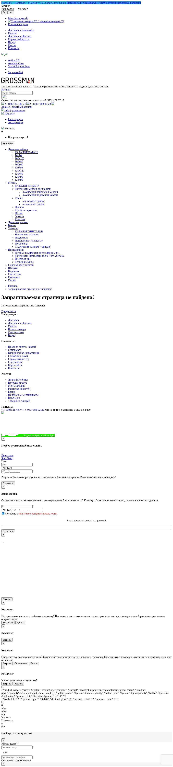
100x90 (19, 164)
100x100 (19, 158)
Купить (20, 622)
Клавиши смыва (24, 261)
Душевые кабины (18, 149)
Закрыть (7, 599)
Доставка (13, 320)
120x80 (19, 173)
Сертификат (15, 362)
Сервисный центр (18, 39)
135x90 (19, 179)
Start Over (6, 458)
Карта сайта (15, 365)
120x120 (19, 170)
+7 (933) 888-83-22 (40, 103)
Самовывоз (14, 349)
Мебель (12, 182)
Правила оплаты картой (22, 346)
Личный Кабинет (18, 379)
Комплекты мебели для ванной (33, 188)
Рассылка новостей (19, 388)
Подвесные (21, 237)
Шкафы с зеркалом (26, 210)
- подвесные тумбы (33, 204)
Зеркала (19, 216)
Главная (12, 285)
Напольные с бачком (27, 234)
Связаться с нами (18, 355)
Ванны (12, 225)
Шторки (13, 268)
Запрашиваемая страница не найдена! (30, 289)
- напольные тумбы (33, 201)
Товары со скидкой (19, 400)
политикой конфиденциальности (38, 513)
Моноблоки (21, 243)
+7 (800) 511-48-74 (15, 103)
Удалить (19, 683)
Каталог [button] (6, 89)
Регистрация (15, 119)
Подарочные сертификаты (23, 394)
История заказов (17, 382)
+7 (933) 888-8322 (71, 435)
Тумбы (19, 198)
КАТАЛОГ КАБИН (26, 152)
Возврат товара (17, 329)
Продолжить (8, 311)
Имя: (4, 461)
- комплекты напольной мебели (40, 191)
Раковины (14, 277)
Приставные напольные (29, 240)
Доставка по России (19, 36)
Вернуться (7, 455)
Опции (12, 280)
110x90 (19, 167)
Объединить (21, 663)
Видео (11, 42)
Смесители (14, 274)
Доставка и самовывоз (21, 30)
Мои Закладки (16, 385)
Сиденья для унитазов (21, 265)
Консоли (20, 219)
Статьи (12, 45)
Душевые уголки (18, 222)
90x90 (18, 155)
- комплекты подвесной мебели (40, 194)
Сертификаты (16, 332)
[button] (4, 54)
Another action (16, 63)
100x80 (19, 161)
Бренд (11, 391)
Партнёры (14, 397)
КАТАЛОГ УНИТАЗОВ (29, 231)
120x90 (19, 176)
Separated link (15, 72)
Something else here (19, 66)
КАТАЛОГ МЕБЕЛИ (27, 185)
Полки (18, 213)
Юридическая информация (23, 352)
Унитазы (13, 228)
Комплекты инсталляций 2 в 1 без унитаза (39, 255)
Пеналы (19, 207)
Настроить (8, 622)
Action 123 (14, 60)
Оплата (12, 33)
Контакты (13, 48)
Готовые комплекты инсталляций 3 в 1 (37, 252)
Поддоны (13, 271)
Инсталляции (16, 249)
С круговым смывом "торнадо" (33, 246)
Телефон (6, 509)
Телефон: (6, 467)
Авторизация (15, 122)
